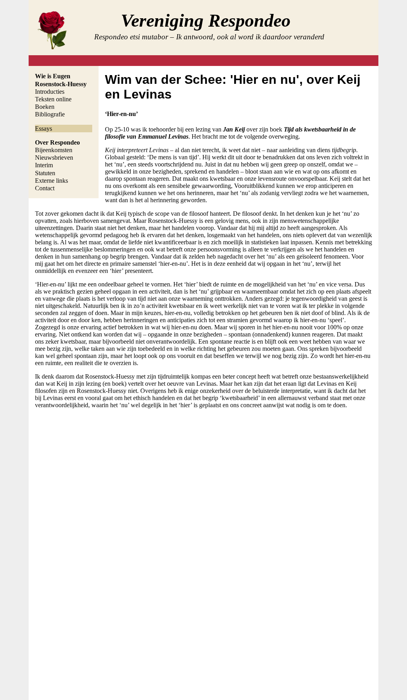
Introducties (49, 91)
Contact (44, 188)
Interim (44, 165)
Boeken (44, 106)
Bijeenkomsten (53, 150)
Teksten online (53, 99)
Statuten (45, 173)
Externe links (51, 180)
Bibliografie (50, 114)
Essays (43, 128)
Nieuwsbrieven (54, 157)
